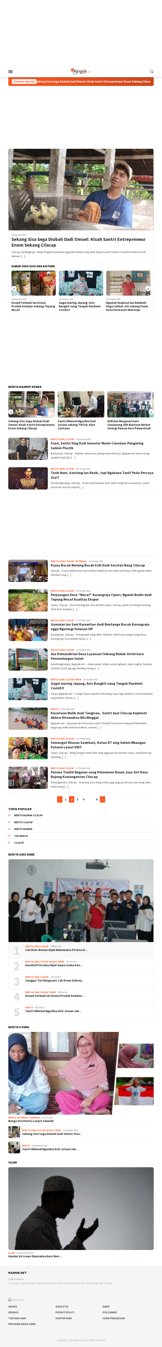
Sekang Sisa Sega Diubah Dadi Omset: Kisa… (52, 1134)
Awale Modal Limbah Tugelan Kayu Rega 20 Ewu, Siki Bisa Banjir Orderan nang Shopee (125, 306)
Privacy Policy (65, 1312)
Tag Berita (21, 836)
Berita (54, 709)
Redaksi (13, 1312)
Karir (106, 1306)
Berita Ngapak (23, 829)
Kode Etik (62, 1306)
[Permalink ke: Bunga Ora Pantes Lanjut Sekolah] (81, 1073)
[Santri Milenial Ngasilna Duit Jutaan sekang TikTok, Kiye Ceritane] (31, 404)
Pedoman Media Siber (22, 1324)
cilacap (19, 842)
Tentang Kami (17, 1318)
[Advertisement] (81, 32)
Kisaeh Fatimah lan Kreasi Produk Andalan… (55, 996)
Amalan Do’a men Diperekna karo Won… (35, 1256)
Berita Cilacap (23, 822)
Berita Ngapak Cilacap (28, 815)
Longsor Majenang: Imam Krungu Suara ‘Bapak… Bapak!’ (129, 423)
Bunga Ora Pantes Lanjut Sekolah (31, 1121)
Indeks (12, 1306)
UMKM (78, 679)
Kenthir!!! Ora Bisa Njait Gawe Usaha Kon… (54, 965)
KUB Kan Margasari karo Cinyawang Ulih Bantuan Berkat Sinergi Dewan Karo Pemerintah (79, 424)
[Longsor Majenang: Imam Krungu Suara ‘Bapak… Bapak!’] (130, 404)
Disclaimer (110, 1312)
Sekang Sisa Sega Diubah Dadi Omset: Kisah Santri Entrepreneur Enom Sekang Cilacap (78, 242)
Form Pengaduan (114, 1318)
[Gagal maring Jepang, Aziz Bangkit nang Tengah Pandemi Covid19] (33, 283)
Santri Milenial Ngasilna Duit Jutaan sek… (53, 1011)
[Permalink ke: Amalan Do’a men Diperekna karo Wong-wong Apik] (81, 1208)
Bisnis (53, 961)
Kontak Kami (64, 1318)
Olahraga (34, 1117)
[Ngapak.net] (81, 71)
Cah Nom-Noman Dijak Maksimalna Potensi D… (56, 950)
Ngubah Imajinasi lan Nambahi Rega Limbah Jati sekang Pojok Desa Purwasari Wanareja (80, 306)
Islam (11, 1253)
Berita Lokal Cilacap (62, 439)
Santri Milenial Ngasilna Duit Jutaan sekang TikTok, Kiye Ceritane (27, 424)
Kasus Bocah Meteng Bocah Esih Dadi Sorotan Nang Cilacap (98, 565)
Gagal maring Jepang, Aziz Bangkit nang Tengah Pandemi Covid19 (32, 306)
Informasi (81, 561)
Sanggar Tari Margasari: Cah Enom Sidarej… (54, 980)
